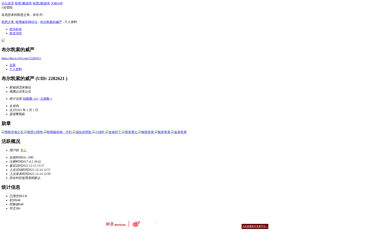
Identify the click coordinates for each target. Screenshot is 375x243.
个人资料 (15, 69)
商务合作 (252, 221)
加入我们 (263, 221)
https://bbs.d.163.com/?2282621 (21, 58)
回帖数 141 (30, 98)
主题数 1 (46, 98)
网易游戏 (240, 221)
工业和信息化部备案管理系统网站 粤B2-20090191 (160, 233)
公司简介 (170, 221)
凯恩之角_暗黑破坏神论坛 (20, 22)
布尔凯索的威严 (51, 22)
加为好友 (15, 29)
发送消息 (15, 33)
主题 (12, 65)
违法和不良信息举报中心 (119, 233)
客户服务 (181, 221)
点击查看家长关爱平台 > (255, 226)
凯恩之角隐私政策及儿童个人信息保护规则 (211, 221)
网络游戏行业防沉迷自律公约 (215, 226)
